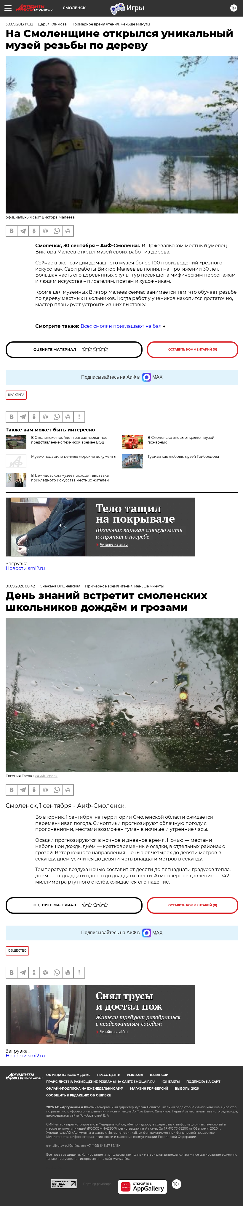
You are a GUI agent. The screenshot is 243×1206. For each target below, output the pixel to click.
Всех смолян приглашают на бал (121, 326)
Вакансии (159, 1075)
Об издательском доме (68, 1075)
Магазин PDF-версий (149, 1089)
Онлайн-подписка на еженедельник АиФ (84, 1089)
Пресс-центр (108, 1075)
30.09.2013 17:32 (19, 24)
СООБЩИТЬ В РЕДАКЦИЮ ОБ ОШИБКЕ (78, 1095)
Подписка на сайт (203, 1082)
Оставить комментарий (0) (192, 349)
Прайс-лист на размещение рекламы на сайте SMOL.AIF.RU (100, 1082)
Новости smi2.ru (25, 568)
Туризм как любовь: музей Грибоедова (183, 456)
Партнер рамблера (97, 1184)
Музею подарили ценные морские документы (73, 456)
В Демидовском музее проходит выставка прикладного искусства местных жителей (70, 477)
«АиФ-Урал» (46, 776)
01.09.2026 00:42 (20, 586)
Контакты (171, 1082)
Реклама (135, 1075)
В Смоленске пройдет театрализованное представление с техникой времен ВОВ (69, 439)
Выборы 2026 (187, 1089)
